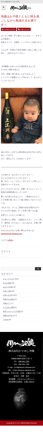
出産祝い (10, 240)
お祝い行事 (7, 291)
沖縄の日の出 (8, 315)
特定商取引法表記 (15, 382)
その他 (5, 320)
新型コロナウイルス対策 (12, 311)
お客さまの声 (8, 295)
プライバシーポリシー (25, 379)
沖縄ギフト (7, 303)
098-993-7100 (24, 361)
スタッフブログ (8, 279)
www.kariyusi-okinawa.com (11, 234)
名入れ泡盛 (7, 283)
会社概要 (12, 379)
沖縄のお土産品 (8, 299)
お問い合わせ (29, 382)
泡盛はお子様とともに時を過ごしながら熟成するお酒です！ (20, 20)
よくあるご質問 (8, 307)
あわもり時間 (8, 287)
